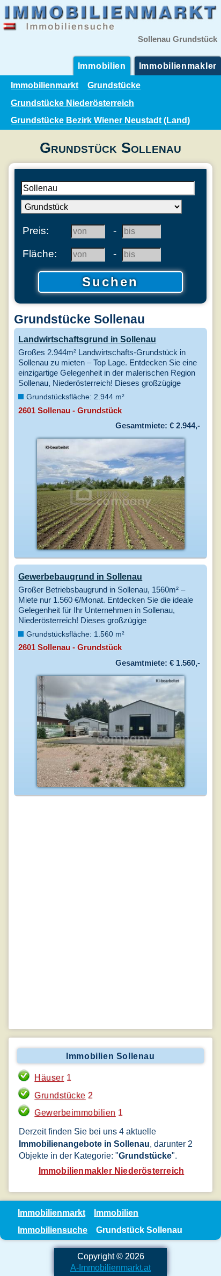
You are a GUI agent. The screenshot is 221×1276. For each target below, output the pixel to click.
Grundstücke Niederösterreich (72, 103)
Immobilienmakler (178, 66)
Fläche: (40, 253)
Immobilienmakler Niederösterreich (112, 1170)
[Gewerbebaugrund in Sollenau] (110, 786)
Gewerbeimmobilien (75, 1112)
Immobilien (102, 66)
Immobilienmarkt (44, 85)
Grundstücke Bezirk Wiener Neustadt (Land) (100, 120)
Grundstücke (114, 85)
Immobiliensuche (52, 1230)
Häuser (49, 1077)
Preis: (36, 230)
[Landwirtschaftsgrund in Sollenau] (110, 548)
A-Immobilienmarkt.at (110, 1267)
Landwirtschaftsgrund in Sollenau (87, 339)
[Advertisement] (110, 913)
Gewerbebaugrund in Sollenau (80, 576)
